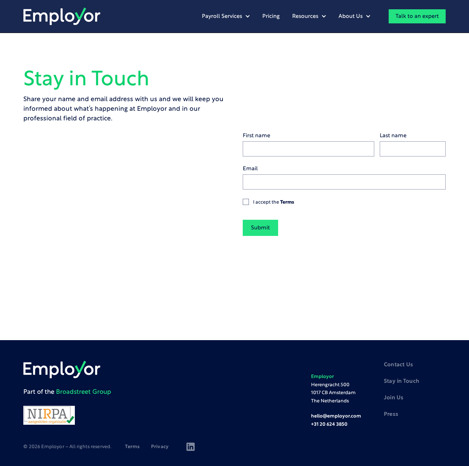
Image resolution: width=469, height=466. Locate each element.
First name (256, 135)
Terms (287, 202)
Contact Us (398, 364)
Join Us (394, 397)
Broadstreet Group (83, 392)
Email (250, 168)
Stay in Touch (401, 381)
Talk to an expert (417, 16)
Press (391, 414)
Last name (393, 135)
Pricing (271, 16)
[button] (226, 16)
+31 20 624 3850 (329, 424)
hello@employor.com (336, 416)
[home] (61, 16)
